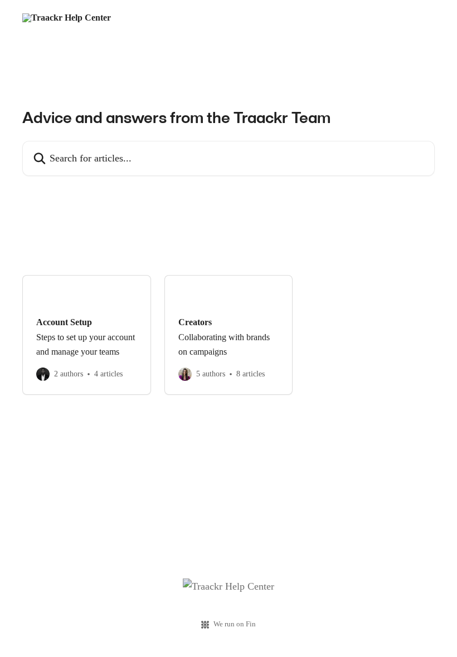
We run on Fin (234, 624)
